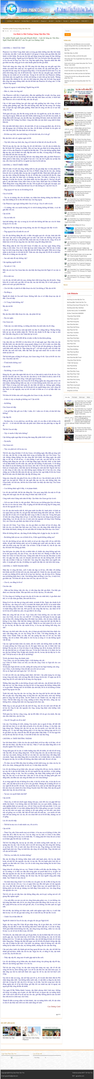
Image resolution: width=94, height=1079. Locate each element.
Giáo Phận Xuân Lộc (73, 376)
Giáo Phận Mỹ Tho (72, 382)
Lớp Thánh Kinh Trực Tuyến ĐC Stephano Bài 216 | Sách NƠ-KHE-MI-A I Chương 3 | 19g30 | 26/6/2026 (78, 220)
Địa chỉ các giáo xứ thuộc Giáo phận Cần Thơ (77, 68)
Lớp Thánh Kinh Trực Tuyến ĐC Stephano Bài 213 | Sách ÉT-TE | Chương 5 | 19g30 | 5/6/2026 (78, 243)
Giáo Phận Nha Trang (73, 371)
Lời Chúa (9, 21)
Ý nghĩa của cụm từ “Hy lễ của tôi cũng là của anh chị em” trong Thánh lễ (83, 207)
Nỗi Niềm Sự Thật (8, 1038)
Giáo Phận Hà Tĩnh (72, 330)
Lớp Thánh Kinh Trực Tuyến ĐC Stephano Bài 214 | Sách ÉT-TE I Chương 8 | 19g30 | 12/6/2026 (78, 237)
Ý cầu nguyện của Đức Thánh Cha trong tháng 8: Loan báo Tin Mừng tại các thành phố (83, 148)
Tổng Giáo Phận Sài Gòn (74, 360)
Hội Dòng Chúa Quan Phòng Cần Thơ (77, 305)
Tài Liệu (65, 21)
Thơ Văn (6, 31)
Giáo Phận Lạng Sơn (73, 319)
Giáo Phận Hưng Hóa (73, 321)
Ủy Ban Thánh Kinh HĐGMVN (75, 313)
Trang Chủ (3, 21)
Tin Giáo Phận (25, 21)
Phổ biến (74, 397)
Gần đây (67, 397)
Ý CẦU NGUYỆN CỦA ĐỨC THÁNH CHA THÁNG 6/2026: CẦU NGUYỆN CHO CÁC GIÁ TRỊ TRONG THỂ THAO (78, 249)
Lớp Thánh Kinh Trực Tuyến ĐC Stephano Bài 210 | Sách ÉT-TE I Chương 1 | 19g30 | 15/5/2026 (78, 277)
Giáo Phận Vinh (71, 343)
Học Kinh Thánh (74, 21)
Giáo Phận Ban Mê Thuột (74, 357)
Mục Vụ (17, 21)
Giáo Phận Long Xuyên (73, 385)
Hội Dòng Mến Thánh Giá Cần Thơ (76, 302)
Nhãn (88, 397)
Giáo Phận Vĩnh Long (73, 388)
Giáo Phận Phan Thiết (73, 374)
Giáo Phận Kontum (72, 354)
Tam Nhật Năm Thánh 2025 (51, 1038)
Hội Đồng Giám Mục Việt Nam (75, 308)
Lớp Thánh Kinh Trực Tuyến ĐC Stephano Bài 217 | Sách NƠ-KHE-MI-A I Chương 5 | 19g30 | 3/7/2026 (78, 214)
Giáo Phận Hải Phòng (73, 327)
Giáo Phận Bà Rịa (72, 365)
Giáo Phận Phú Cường (73, 379)
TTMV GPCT (84, 21)
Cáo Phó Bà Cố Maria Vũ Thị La (76, 225)
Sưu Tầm (58, 21)
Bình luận (82, 397)
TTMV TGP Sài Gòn (72, 363)
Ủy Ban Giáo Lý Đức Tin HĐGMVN (76, 310)
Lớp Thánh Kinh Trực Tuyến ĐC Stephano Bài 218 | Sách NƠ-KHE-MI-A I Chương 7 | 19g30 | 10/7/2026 (78, 200)
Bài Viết (51, 21)
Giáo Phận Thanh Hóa (73, 341)
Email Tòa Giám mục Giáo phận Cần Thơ (76, 70)
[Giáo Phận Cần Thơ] (47, 9)
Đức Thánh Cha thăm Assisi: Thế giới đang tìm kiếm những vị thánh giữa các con (83, 141)
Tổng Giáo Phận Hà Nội (73, 316)
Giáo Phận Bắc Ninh (72, 324)
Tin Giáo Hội (35, 21)
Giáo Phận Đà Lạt (72, 368)
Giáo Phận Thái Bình (73, 332)
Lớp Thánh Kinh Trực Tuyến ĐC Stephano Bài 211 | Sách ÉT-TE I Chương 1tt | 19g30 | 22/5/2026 (78, 271)
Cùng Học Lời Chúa (72, 390)
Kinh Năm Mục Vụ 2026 (71, 53)
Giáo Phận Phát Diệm (73, 338)
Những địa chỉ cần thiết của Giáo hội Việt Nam (77, 73)
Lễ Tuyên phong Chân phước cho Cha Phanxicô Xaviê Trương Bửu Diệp (83, 193)
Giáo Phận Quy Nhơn (73, 352)
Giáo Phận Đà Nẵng (72, 349)
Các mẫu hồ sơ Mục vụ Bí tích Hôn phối (76, 56)
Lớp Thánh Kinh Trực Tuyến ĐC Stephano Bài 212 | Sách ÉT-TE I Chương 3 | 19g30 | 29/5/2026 (78, 265)
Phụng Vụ (43, 21)
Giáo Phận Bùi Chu (72, 335)
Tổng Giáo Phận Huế (73, 346)
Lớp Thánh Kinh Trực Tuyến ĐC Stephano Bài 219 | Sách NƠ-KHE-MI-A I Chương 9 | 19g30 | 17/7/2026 (78, 187)
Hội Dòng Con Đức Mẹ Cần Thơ (76, 299)
